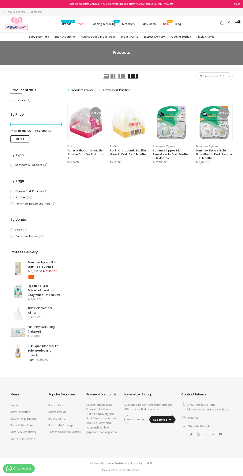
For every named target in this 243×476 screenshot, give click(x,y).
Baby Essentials (39, 37)
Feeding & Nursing (105, 23)
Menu (81, 24)
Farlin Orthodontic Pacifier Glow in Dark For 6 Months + (128, 154)
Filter (20, 139)
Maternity (128, 24)
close (237, 4)
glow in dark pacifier (31, 191)
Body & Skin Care (21, 425)
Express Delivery (154, 37)
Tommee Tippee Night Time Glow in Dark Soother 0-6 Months (171, 154)
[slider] (10, 125)
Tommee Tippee (29, 236)
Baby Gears (149, 24)
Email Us (37, 11)
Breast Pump (129, 37)
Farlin (21, 230)
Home (14, 405)
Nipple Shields (205, 37)
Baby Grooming (64, 37)
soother (23, 197)
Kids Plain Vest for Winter (40, 310)
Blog (178, 24)
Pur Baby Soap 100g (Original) (41, 329)
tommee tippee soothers (35, 204)
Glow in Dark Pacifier (116, 90)
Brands (68, 23)
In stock (22, 100)
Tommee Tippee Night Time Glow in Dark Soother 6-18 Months (214, 154)
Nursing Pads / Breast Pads (98, 37)
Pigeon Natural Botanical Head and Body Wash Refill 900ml (44, 290)
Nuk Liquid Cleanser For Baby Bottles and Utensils (44, 350)
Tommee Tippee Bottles (64, 432)
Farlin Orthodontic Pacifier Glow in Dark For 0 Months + (85, 154)
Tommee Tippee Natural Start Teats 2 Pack (44, 264)
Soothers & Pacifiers (31, 165)
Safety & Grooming (23, 432)
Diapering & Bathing (23, 419)
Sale (167, 23)
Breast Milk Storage (60, 425)
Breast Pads (56, 405)
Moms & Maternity (22, 438)
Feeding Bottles (180, 37)
